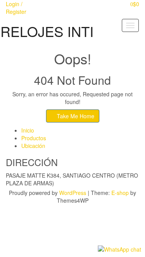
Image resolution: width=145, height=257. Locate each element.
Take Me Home (74, 116)
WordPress (72, 193)
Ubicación (33, 145)
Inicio (27, 130)
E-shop (120, 193)
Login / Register (16, 7)
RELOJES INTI (47, 31)
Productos (33, 138)
